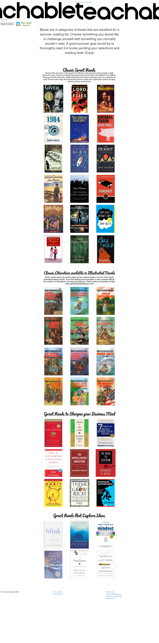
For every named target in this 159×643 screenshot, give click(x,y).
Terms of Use (57, 592)
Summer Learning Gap (114, 596)
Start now (4, 20)
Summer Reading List (113, 594)
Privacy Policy (57, 594)
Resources (110, 592)
